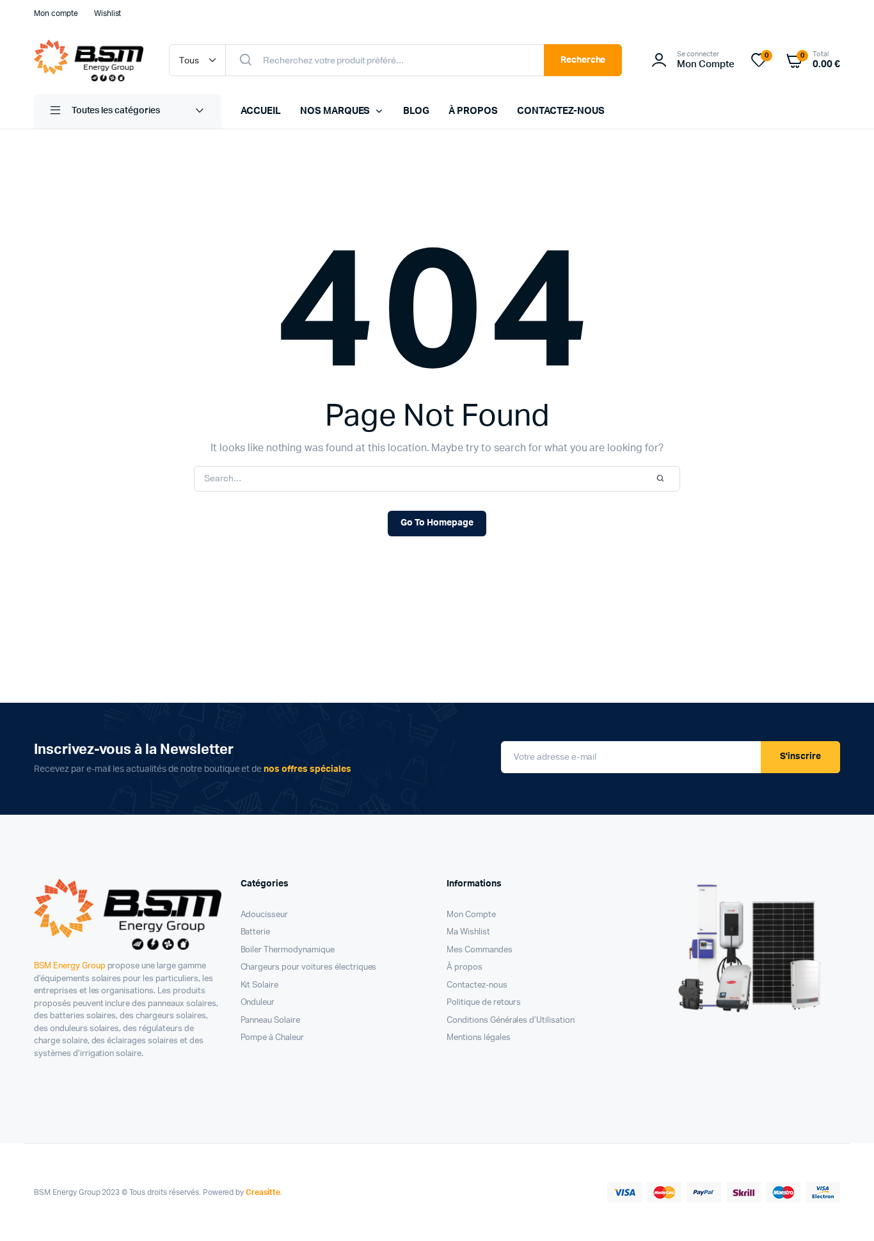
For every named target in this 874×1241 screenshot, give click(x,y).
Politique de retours (484, 1002)
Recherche (583, 60)
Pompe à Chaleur (273, 1038)
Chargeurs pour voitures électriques (309, 967)
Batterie (256, 932)
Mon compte (56, 13)
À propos (473, 111)
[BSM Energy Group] (88, 60)
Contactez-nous (561, 111)
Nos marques (335, 111)
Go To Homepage (437, 522)
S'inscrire (800, 756)
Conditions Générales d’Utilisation (511, 1020)
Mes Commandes (479, 950)
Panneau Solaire (271, 1020)
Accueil (261, 111)
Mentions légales (479, 1038)
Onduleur (258, 1002)
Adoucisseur (265, 915)
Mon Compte (471, 915)
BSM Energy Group (70, 966)
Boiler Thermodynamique (288, 950)
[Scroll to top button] (845, 1212)
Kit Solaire (260, 985)
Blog (416, 111)
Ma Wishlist (468, 932)
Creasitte (263, 1192)
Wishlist (108, 13)
